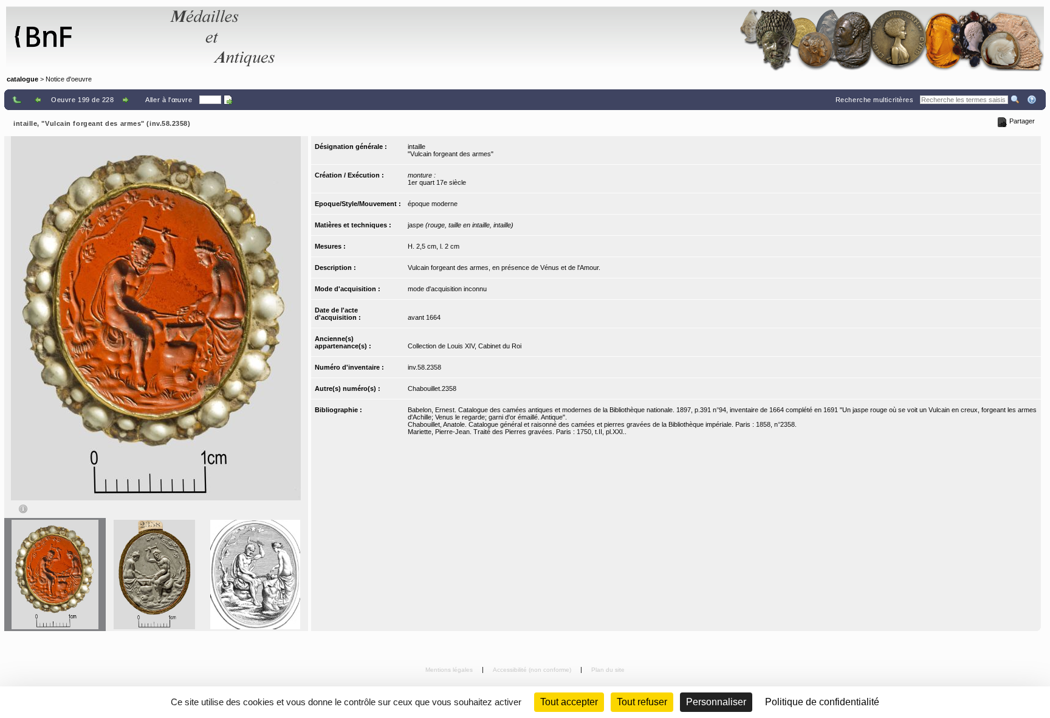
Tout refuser (642, 702)
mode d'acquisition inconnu (447, 288)
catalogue (22, 79)
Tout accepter (569, 702)
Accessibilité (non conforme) (533, 669)
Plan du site (608, 669)
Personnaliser (716, 702)
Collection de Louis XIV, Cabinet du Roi (464, 346)
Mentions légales (450, 669)
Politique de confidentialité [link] (822, 702)
